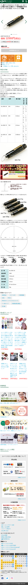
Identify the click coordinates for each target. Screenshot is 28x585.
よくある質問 (6, 527)
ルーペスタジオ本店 (8, 543)
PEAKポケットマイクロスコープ (10, 300)
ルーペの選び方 (7, 528)
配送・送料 (5, 63)
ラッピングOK (18, 58)
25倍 (3, 297)
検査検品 (4, 295)
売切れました (15, 50)
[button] (2, 21)
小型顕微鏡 (21, 295)
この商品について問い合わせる (10, 66)
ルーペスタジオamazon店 (9, 549)
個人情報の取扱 (7, 537)
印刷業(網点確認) (16, 303)
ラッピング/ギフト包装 (8, 525)
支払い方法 (12, 63)
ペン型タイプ (5, 303)
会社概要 (5, 535)
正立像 (3, 306)
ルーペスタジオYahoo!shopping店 (11, 547)
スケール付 (12, 295)
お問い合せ (5, 530)
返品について (5, 64)
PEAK (9, 297)
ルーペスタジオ (12, 583)
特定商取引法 (6, 539)
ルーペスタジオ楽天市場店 (9, 545)
